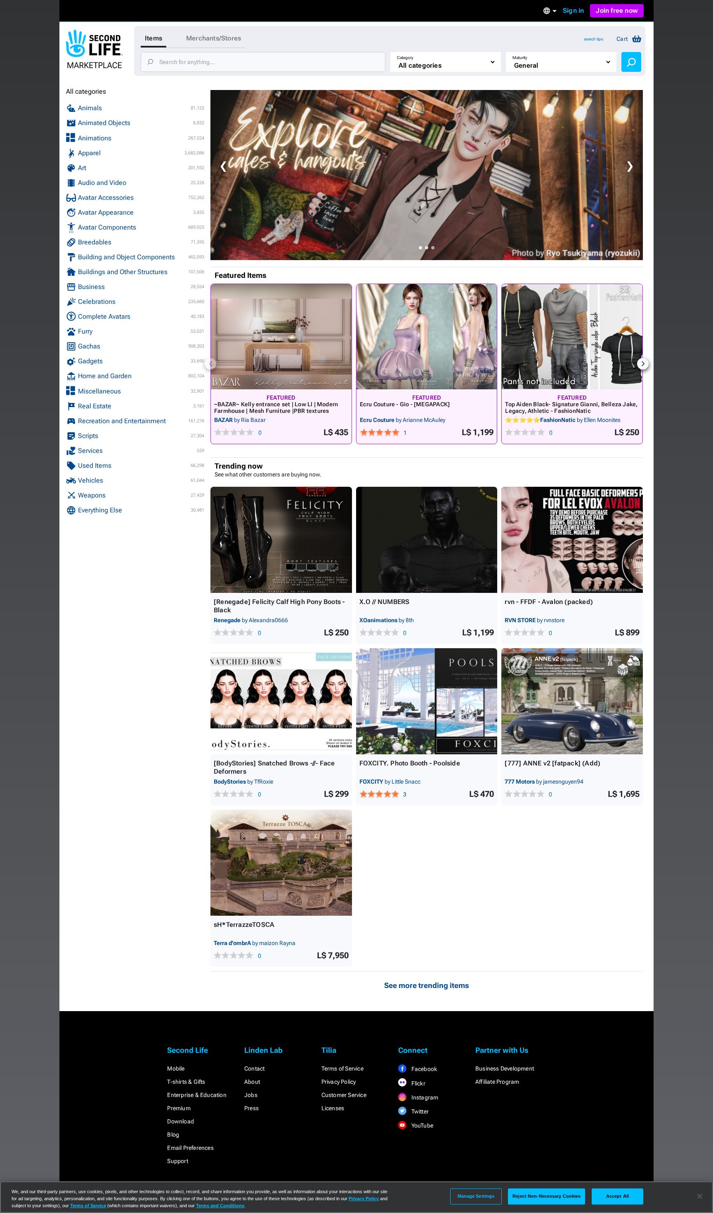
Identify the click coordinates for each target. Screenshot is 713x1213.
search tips (593, 39)
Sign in (573, 10)
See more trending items (426, 985)
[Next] (643, 364)
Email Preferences (190, 1147)
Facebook (423, 1069)
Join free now (617, 10)
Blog (173, 1134)
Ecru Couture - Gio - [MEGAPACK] (405, 404)
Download (180, 1121)
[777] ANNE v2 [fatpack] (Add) (552, 763)
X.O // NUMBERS (384, 602)
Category (405, 57)
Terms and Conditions (220, 1205)
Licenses (333, 1108)
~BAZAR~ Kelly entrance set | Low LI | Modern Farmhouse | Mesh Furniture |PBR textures (276, 407)
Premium (178, 1108)
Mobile (175, 1068)
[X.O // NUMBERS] (427, 540)
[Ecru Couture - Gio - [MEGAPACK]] (426, 336)
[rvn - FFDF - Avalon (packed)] (572, 540)
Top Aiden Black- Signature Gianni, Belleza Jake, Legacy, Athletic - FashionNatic (571, 407)
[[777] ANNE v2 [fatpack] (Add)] (572, 701)
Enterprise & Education (196, 1095)
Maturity (519, 57)
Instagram (424, 1097)
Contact (254, 1068)
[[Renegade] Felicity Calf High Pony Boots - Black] (281, 540)
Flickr (417, 1083)
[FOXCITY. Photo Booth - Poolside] (427, 701)
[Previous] (210, 364)
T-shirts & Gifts (186, 1081)
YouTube (421, 1125)
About (252, 1081)
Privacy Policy (338, 1081)
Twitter (419, 1111)
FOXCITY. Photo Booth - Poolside (409, 763)
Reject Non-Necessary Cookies (546, 1196)
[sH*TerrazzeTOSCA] (281, 863)
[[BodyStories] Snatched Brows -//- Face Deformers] (281, 701)
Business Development (504, 1068)
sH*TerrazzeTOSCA (244, 925)
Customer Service (343, 1095)
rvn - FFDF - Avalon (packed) (549, 602)
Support (177, 1161)
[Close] (700, 1196)
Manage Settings (476, 1196)
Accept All (617, 1196)
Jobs (250, 1095)
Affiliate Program (497, 1081)
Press (251, 1108)
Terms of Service (342, 1068)
